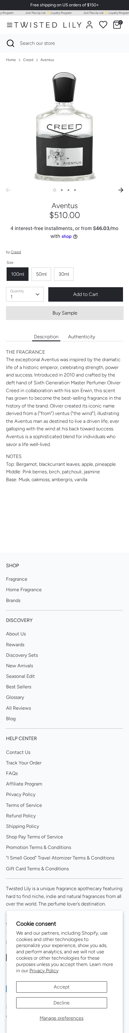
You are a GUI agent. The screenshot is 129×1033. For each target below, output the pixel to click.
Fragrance (16, 579)
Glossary (15, 697)
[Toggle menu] (7, 25)
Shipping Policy (22, 826)
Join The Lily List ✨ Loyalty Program (46, 12)
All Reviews (18, 708)
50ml (41, 274)
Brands (13, 600)
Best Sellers (18, 687)
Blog (11, 718)
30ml (63, 274)
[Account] (89, 22)
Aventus (47, 60)
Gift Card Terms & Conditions (37, 869)
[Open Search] (9, 43)
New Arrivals (19, 666)
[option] (64, 126)
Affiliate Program (24, 784)
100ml (17, 274)
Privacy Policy (43, 970)
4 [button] (75, 190)
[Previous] (8, 190)
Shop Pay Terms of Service (34, 837)
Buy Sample (64, 313)
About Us (16, 634)
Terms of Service (24, 805)
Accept (62, 987)
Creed (28, 60)
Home (11, 60)
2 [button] (62, 190)
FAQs (12, 773)
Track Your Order (23, 763)
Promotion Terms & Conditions (38, 847)
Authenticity (81, 337)
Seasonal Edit (20, 676)
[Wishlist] (103, 25)
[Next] (121, 190)
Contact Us (18, 752)
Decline (61, 1003)
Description (46, 337)
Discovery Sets (22, 655)
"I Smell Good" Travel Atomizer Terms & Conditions (60, 858)
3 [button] (68, 190)
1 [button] (54, 190)
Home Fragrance (24, 589)
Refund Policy (21, 816)
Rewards (15, 644)
